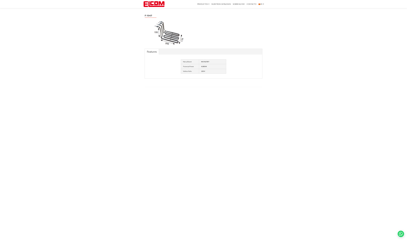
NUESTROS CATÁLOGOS (221, 4)
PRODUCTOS (202, 4)
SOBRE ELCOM (239, 4)
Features (152, 51)
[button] (401, 234)
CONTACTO (251, 4)
